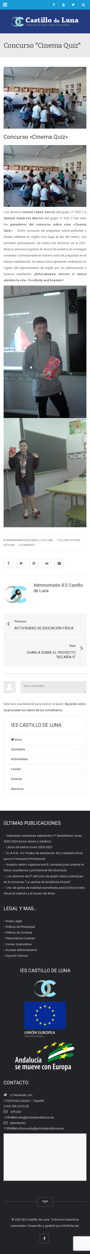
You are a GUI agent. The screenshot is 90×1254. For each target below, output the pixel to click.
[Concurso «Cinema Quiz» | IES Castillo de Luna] (45, 21)
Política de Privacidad (20, 927)
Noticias (9, 545)
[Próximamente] (63, 5)
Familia (16, 769)
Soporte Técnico (17, 955)
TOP (45, 1201)
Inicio (18, 739)
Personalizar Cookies (20, 938)
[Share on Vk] (46, 563)
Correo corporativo (19, 944)
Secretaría (18, 749)
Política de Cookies (19, 932)
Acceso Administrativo (21, 950)
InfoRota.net (70, 1226)
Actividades (19, 759)
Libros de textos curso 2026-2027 (29, 847)
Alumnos (17, 789)
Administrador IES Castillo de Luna (30, 540)
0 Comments (26, 545)
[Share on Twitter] (21, 563)
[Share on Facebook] (8, 563)
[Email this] (59, 563)
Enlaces (16, 779)
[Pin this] (34, 563)
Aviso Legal (14, 921)
